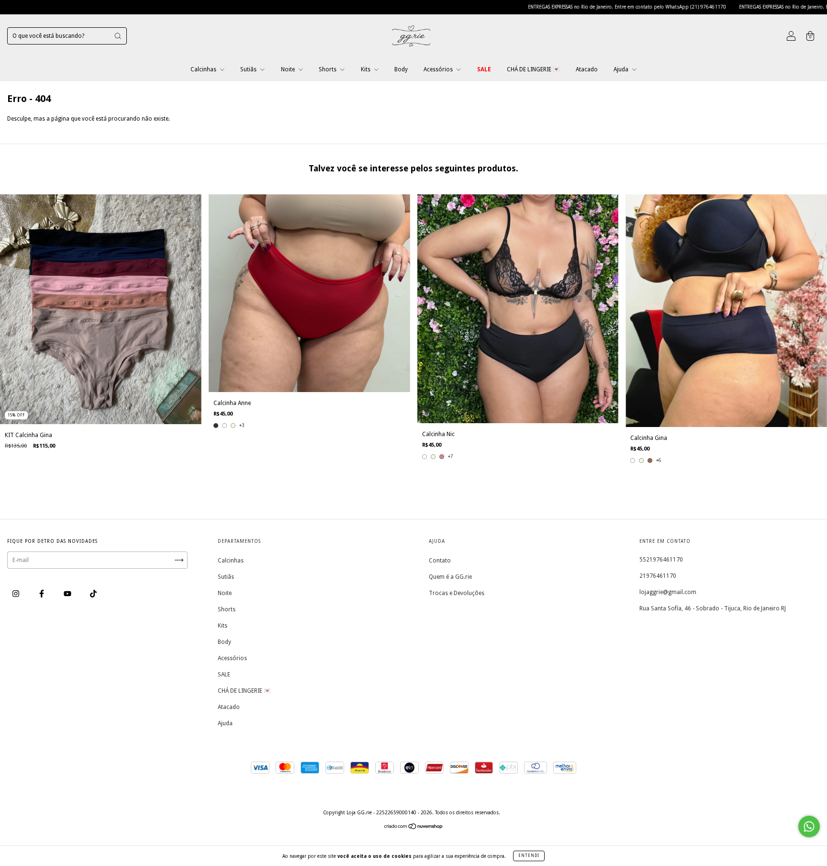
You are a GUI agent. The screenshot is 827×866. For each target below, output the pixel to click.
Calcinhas (204, 69)
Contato (440, 560)
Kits (366, 69)
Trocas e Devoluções (456, 593)
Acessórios (439, 69)
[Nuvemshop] (414, 827)
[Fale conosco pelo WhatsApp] (809, 826)
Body (401, 69)
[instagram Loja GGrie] (16, 594)
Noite (288, 69)
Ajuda (622, 69)
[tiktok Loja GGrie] (93, 594)
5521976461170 (661, 559)
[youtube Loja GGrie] (68, 594)
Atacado (587, 69)
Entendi (528, 856)
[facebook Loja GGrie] (42, 594)
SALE (484, 69)
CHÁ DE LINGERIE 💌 (533, 69)
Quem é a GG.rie (450, 577)
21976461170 (657, 576)
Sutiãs (249, 69)
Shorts (328, 69)
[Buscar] (118, 36)
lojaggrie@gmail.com (667, 592)
